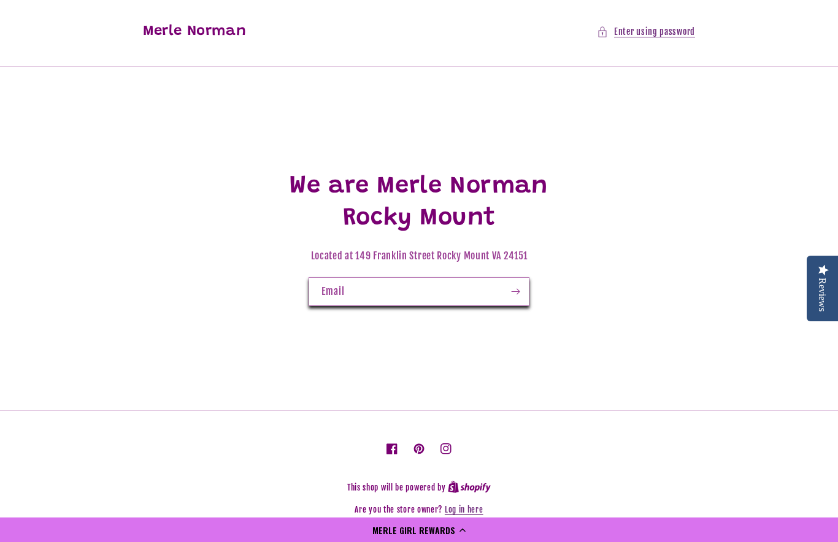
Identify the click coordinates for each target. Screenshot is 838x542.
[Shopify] (469, 487)
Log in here (464, 509)
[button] (419, 529)
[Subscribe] (515, 291)
